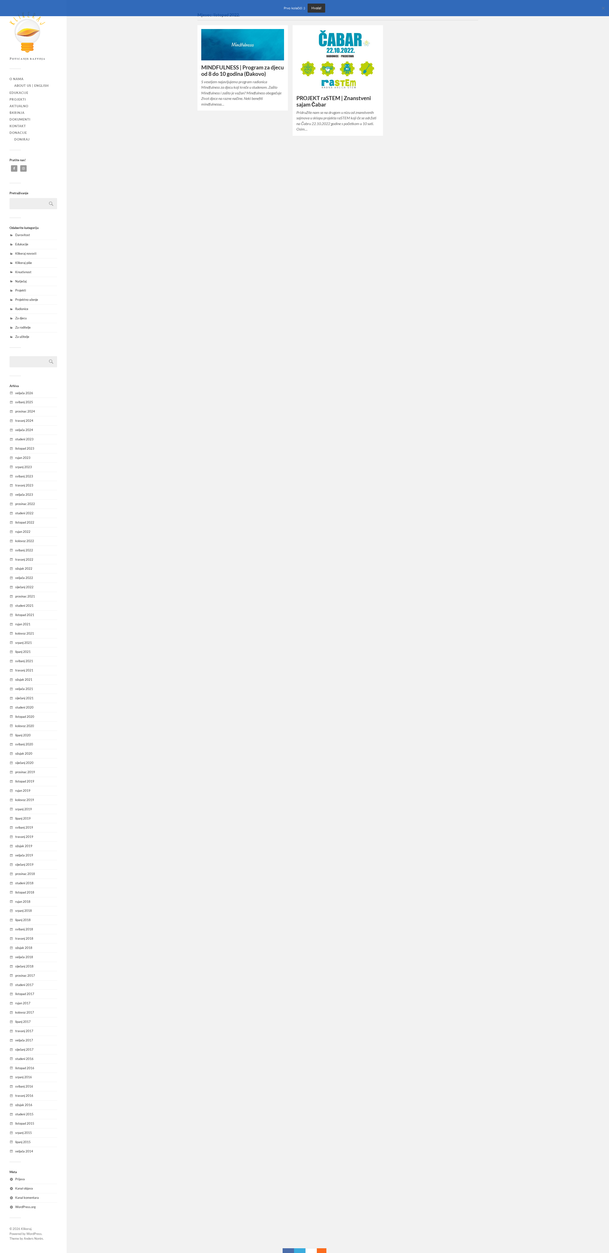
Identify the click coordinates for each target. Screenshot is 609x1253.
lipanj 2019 (23, 818)
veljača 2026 (24, 393)
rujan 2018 (22, 901)
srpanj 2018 (23, 911)
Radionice (21, 309)
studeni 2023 (24, 439)
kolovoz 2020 (24, 726)
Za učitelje (22, 337)
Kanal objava (24, 1188)
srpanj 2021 (23, 643)
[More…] (319, 1251)
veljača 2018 (24, 957)
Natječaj (21, 281)
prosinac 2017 (25, 975)
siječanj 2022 (24, 587)
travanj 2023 (24, 485)
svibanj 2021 (24, 661)
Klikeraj (26, 1229)
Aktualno (19, 106)
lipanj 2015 (23, 1142)
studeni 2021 (24, 605)
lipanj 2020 (23, 735)
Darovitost (22, 235)
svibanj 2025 (24, 402)
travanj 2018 (24, 938)
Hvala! (316, 8)
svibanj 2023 (24, 476)
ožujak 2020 (23, 753)
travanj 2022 (24, 559)
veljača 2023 (24, 494)
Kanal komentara (27, 1198)
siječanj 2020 (24, 763)
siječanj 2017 (24, 1049)
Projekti (18, 99)
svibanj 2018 (24, 929)
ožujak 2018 (23, 948)
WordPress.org (25, 1207)
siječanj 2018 (24, 966)
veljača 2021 (24, 689)
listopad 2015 (24, 1123)
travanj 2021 (24, 670)
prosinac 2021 (25, 596)
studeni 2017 (24, 985)
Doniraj (22, 139)
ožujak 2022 (23, 568)
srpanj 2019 (23, 809)
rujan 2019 (22, 790)
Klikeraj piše (23, 263)
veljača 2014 (24, 1151)
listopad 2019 (24, 781)
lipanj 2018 (23, 920)
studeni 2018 (24, 883)
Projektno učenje (26, 299)
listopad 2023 (24, 448)
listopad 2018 (24, 892)
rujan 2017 (22, 1003)
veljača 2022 (24, 578)
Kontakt (18, 126)
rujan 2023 (22, 458)
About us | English (31, 85)
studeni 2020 (24, 707)
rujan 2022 (22, 532)
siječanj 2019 (24, 864)
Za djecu (21, 318)
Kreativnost (23, 272)
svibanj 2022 (24, 550)
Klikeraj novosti (25, 253)
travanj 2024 (24, 421)
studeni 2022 (24, 513)
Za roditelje (23, 327)
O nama (17, 79)
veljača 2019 (24, 855)
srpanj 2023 (23, 467)
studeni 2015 (24, 1114)
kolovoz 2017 (24, 1012)
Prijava (20, 1179)
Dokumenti (20, 119)
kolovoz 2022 (24, 541)
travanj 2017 (24, 1031)
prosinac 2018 (25, 874)
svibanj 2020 (24, 744)
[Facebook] (288, 1250)
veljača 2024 (24, 430)
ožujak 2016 (23, 1105)
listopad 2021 (24, 615)
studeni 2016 (24, 1059)
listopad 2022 (24, 522)
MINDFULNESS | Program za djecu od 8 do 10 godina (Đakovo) (242, 70)
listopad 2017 (24, 994)
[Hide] (324, 1251)
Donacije (18, 133)
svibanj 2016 (24, 1086)
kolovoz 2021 (24, 633)
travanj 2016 (24, 1096)
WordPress (34, 1234)
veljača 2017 (24, 1040)
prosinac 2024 (25, 411)
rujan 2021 (22, 624)
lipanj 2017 (23, 1022)
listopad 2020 (24, 717)
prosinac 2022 (25, 504)
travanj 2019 (24, 837)
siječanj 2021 (24, 698)
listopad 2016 (24, 1068)
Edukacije (19, 93)
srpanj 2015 (23, 1133)
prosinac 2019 (25, 772)
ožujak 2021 (23, 679)
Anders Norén (33, 1238)
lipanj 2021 (23, 652)
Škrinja (17, 113)
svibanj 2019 (24, 827)
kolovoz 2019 (24, 800)
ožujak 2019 (23, 846)
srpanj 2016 (23, 1077)
